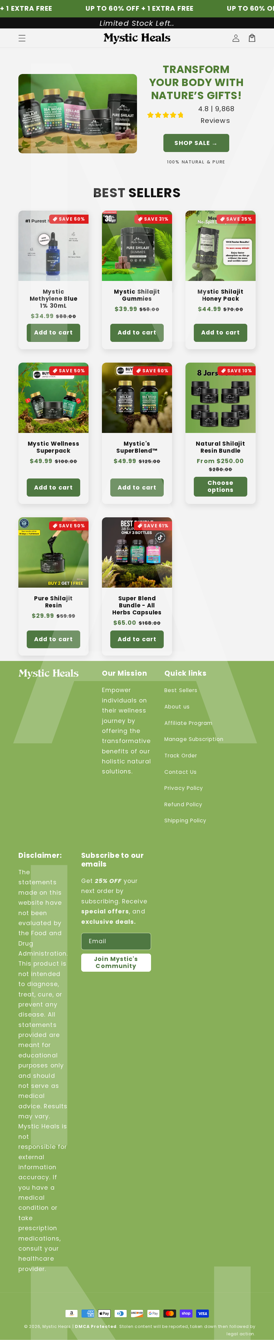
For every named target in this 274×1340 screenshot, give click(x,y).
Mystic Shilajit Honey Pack (220, 295)
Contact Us (180, 771)
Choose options (221, 486)
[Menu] (22, 38)
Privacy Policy (183, 788)
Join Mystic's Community (116, 962)
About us (176, 706)
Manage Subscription (194, 739)
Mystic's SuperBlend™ (137, 447)
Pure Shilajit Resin (53, 602)
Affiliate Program (188, 723)
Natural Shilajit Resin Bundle (220, 447)
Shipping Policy (185, 820)
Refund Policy (183, 804)
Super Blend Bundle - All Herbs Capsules (137, 605)
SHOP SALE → (196, 143)
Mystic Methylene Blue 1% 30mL (54, 299)
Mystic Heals (56, 1326)
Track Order (180, 755)
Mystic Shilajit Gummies (137, 295)
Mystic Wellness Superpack (54, 447)
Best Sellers (180, 690)
